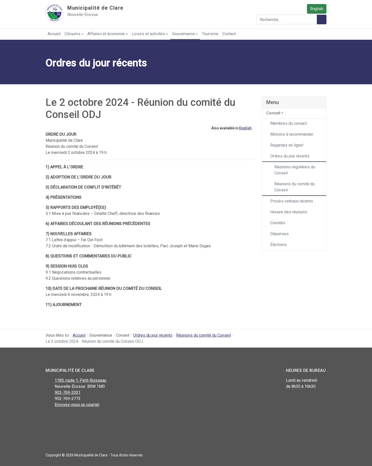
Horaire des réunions (288, 212)
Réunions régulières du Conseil (294, 170)
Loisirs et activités (148, 33)
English (316, 8)
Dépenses (279, 233)
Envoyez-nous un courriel (77, 404)
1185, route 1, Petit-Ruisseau (80, 380)
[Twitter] (60, 418)
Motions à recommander (291, 134)
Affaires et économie (106, 33)
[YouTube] (71, 418)
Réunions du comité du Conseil (294, 186)
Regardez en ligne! (287, 145)
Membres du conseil (288, 123)
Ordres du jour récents (289, 156)
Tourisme (210, 33)
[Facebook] (49, 418)
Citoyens (72, 33)
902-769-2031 (67, 392)
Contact (229, 33)
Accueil (54, 33)
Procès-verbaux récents (291, 201)
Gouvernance (183, 33)
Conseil (273, 113)
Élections (278, 244)
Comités (277, 222)
